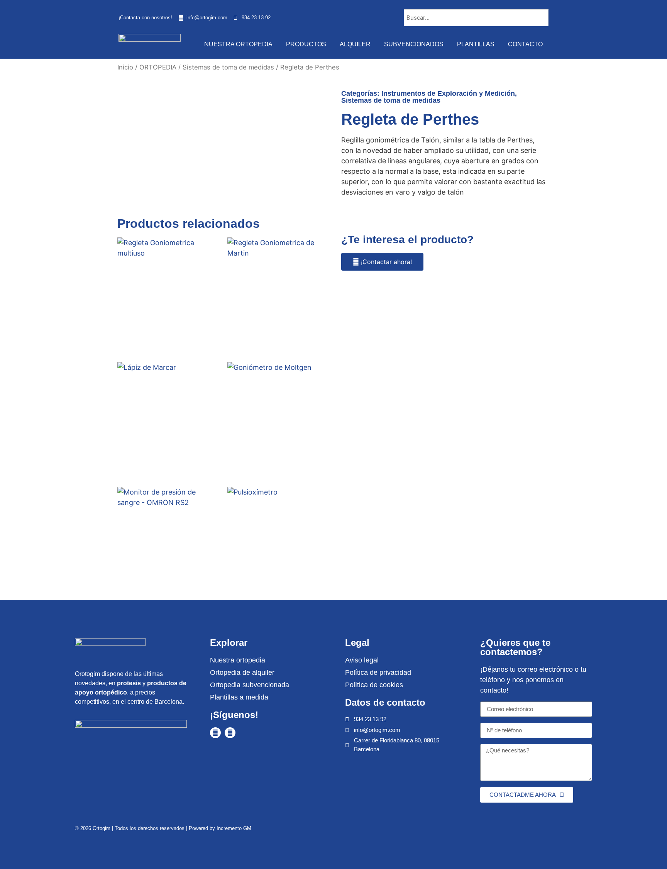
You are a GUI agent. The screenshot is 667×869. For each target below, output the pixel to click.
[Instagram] (230, 732)
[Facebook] (215, 732)
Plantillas (475, 44)
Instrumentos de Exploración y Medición (448, 93)
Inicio (125, 67)
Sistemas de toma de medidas (228, 67)
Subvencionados (414, 44)
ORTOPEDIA (157, 67)
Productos (306, 44)
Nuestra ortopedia (238, 44)
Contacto (525, 44)
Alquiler (355, 44)
